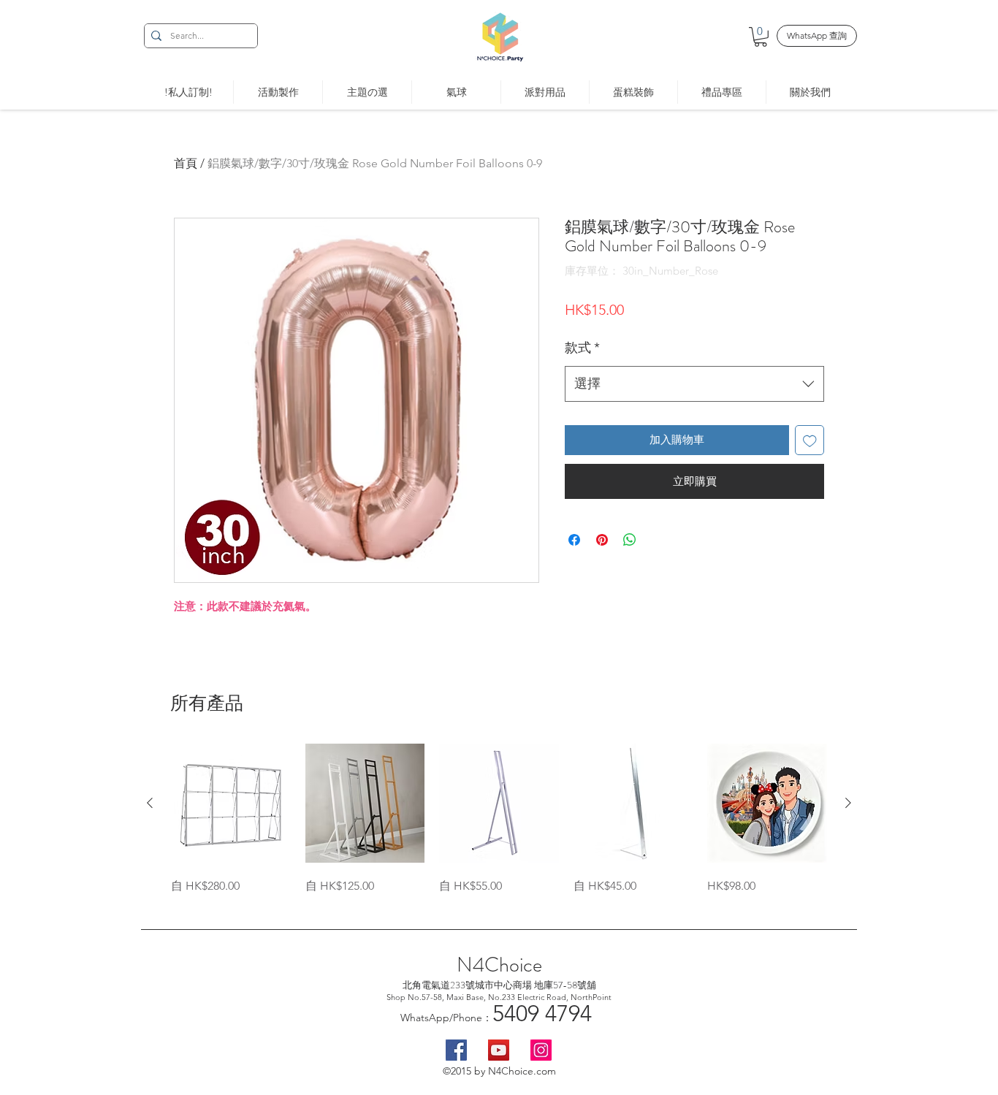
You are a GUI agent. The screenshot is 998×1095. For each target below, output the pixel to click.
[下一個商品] (848, 803)
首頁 (185, 163)
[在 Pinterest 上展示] (602, 540)
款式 (582, 348)
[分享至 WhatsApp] (630, 540)
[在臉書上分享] (574, 540)
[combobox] (694, 384)
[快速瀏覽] (231, 803)
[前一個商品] (150, 803)
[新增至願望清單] (810, 440)
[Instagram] (541, 1050)
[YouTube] (498, 1050)
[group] (499, 819)
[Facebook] (456, 1050)
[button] (760, 37)
